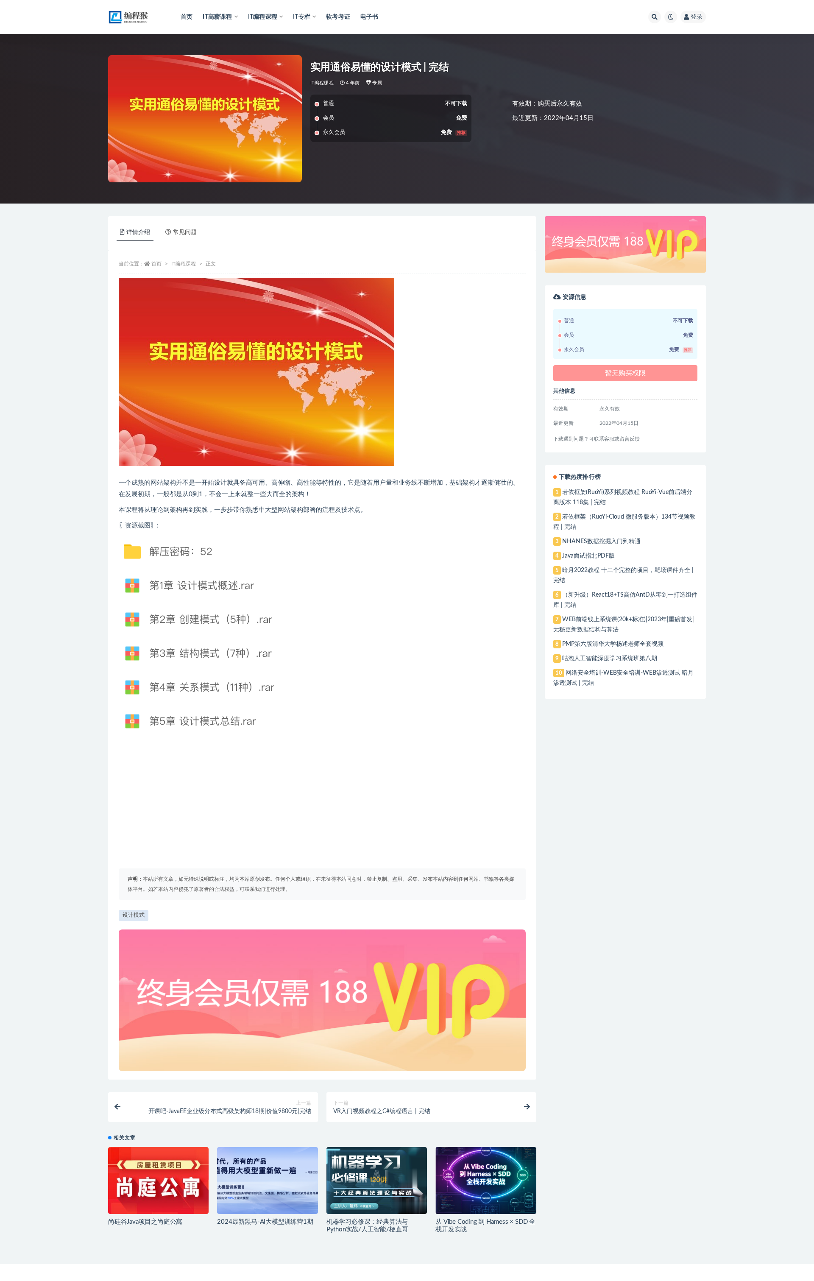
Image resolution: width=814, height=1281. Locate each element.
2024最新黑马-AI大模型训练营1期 (265, 1222)
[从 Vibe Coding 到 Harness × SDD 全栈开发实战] (485, 1180)
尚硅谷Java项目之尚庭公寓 (145, 1222)
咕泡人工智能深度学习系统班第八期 (609, 658)
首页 (186, 17)
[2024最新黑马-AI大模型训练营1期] (267, 1180)
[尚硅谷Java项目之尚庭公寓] (158, 1180)
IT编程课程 (322, 83)
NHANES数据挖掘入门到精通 (601, 541)
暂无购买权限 (625, 373)
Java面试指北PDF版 (588, 556)
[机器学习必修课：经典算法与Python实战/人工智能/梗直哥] (376, 1180)
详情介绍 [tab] (138, 232)
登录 (696, 17)
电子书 (369, 17)
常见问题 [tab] (185, 232)
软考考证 (338, 17)
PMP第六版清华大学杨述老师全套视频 (612, 644)
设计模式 (134, 915)
